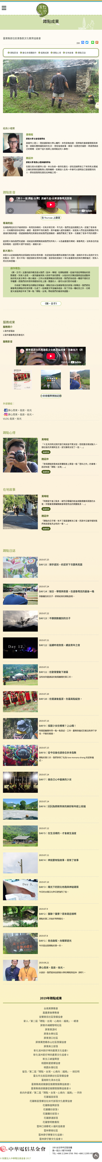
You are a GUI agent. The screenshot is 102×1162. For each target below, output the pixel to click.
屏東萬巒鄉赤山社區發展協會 (51, 1042)
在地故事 (69, 52)
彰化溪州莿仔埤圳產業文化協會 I (51, 1050)
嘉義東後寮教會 (51, 1012)
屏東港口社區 (51, 1037)
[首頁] (42, 10)
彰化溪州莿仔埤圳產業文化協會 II (50, 1054)
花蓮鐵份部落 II (51, 1113)
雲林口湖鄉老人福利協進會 (51, 1126)
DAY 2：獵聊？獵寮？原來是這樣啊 (57, 913)
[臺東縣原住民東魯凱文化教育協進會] (22, 380)
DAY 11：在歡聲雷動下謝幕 (53, 672)
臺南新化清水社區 (50, 1080)
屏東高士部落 (51, 1046)
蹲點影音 (14, 52)
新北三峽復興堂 (51, 1058)
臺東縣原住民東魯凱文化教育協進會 (22, 38)
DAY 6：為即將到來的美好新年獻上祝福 (62, 806)
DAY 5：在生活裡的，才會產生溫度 (57, 833)
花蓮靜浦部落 (51, 1117)
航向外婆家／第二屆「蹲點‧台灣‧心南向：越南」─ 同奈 (51, 1092)
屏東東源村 (51, 1029)
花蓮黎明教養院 (51, 1122)
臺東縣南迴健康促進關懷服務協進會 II (51, 1088)
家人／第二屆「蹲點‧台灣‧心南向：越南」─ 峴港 (51, 1021)
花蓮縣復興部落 (51, 1105)
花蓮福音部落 (51, 1096)
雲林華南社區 (51, 1130)
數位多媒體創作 (29, 52)
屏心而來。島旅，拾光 (20, 410)
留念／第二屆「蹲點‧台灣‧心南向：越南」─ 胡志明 (50, 1071)
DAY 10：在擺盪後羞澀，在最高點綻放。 (60, 698)
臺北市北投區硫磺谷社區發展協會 (51, 1075)
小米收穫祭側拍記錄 (51, 395)
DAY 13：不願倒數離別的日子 (55, 618)
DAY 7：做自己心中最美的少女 (55, 779)
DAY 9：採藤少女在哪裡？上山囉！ (57, 725)
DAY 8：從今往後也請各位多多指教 (57, 752)
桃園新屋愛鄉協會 (50, 1063)
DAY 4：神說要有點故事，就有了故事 (59, 860)
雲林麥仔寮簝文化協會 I (50, 1134)
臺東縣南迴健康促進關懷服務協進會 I (50, 1084)
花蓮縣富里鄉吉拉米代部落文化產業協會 (51, 1101)
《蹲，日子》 (51, 303)
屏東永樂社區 (51, 1033)
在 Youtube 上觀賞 (51, 217)
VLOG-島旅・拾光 (12, 418)
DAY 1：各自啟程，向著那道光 (55, 940)
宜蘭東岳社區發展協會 (51, 1016)
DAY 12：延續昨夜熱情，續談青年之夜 (59, 645)
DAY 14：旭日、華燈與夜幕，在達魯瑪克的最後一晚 (66, 591)
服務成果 (45, 52)
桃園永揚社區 (51, 1067)
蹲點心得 (57, 52)
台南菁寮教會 (51, 1008)
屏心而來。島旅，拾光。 (21, 414)
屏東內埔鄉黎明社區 (51, 1025)
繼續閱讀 (46, 452)
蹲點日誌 (82, 52)
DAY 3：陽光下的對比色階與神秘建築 (59, 886)
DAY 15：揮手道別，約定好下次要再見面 (60, 564)
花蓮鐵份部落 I (51, 1109)
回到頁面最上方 (96, 1156)
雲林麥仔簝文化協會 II (51, 1138)
